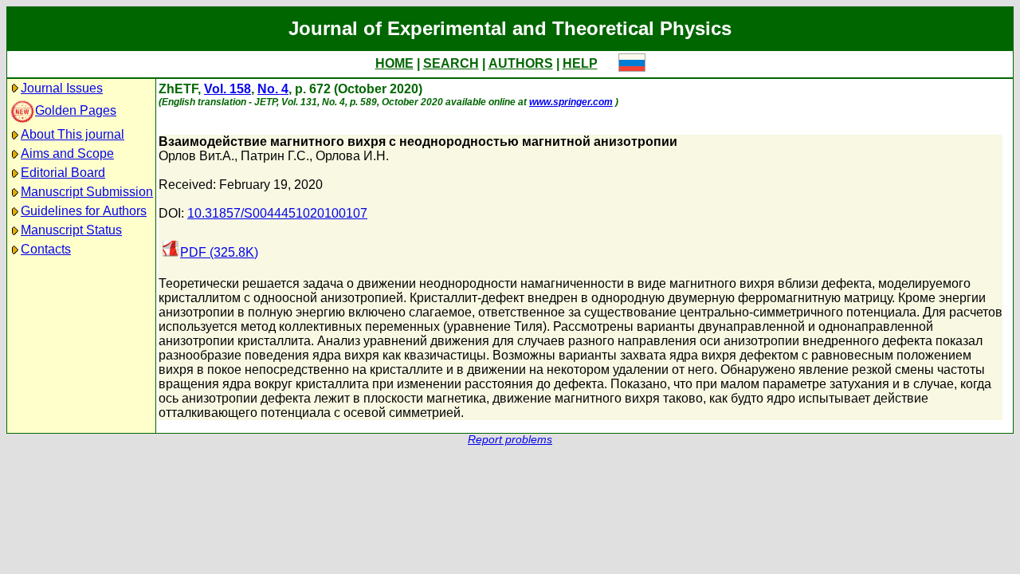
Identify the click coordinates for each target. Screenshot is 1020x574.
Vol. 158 (227, 89)
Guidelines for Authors (84, 211)
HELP (580, 63)
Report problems (510, 440)
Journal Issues (62, 88)
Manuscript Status (71, 230)
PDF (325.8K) (219, 252)
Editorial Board (63, 172)
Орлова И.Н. (352, 156)
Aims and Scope (67, 153)
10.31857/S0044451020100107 (277, 213)
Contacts (46, 249)
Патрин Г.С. (275, 156)
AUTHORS (520, 63)
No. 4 (272, 89)
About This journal (72, 134)
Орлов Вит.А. (196, 156)
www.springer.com (571, 102)
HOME (394, 63)
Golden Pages (75, 110)
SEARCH (451, 63)
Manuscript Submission (87, 192)
